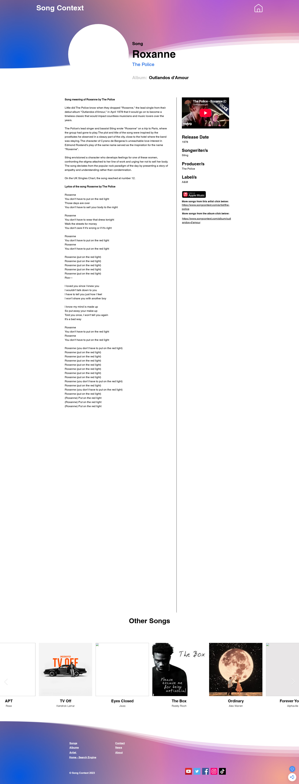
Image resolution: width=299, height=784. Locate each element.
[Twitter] (197, 771)
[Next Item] (293, 681)
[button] (258, 8)
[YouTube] (188, 771)
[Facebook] (205, 771)
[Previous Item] (6, 681)
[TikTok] (222, 771)
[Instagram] (214, 771)
